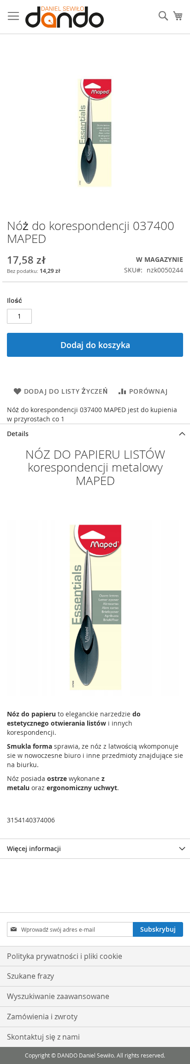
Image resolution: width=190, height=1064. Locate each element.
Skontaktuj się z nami (43, 1037)
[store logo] (64, 17)
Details (18, 433)
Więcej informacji (34, 848)
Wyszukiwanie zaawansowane (58, 996)
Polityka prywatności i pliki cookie (64, 956)
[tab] (95, 433)
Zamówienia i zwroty (42, 1016)
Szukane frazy (30, 976)
